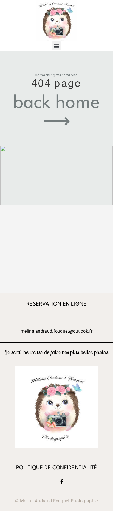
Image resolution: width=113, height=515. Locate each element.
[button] (56, 45)
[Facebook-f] (61, 481)
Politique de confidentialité (56, 468)
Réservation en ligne (56, 304)
